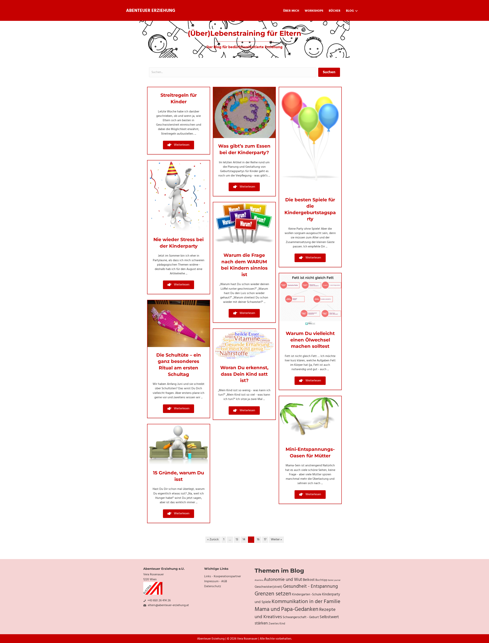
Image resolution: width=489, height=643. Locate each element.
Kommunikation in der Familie (306, 601)
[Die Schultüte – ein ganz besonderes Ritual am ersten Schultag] (178, 323)
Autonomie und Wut (283, 579)
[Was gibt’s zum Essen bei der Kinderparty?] (244, 112)
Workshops (314, 10)
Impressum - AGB (215, 581)
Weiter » (276, 539)
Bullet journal (334, 580)
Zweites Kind (277, 623)
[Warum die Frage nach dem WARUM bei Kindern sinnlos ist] (244, 224)
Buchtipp (321, 580)
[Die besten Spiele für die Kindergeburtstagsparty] (310, 139)
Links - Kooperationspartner (222, 576)
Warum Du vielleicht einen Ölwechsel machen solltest (310, 340)
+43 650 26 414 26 (159, 600)
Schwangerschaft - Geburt (301, 617)
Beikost (309, 580)
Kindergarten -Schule (306, 594)
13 (237, 539)
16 (258, 539)
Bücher (334, 10)
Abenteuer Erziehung (150, 10)
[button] (178, 145)
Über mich (291, 10)
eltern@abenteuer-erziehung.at (168, 605)
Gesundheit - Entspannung (310, 586)
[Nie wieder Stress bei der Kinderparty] (178, 195)
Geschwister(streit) (268, 587)
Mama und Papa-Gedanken (286, 609)
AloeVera (259, 580)
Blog (350, 10)
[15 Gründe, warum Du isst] (178, 444)
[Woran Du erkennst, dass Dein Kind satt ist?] (244, 344)
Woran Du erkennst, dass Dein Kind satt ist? (244, 374)
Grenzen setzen (273, 593)
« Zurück (213, 539)
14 (244, 539)
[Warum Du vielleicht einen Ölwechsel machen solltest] (310, 299)
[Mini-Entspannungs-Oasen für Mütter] (310, 418)
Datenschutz (212, 586)
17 (265, 539)
